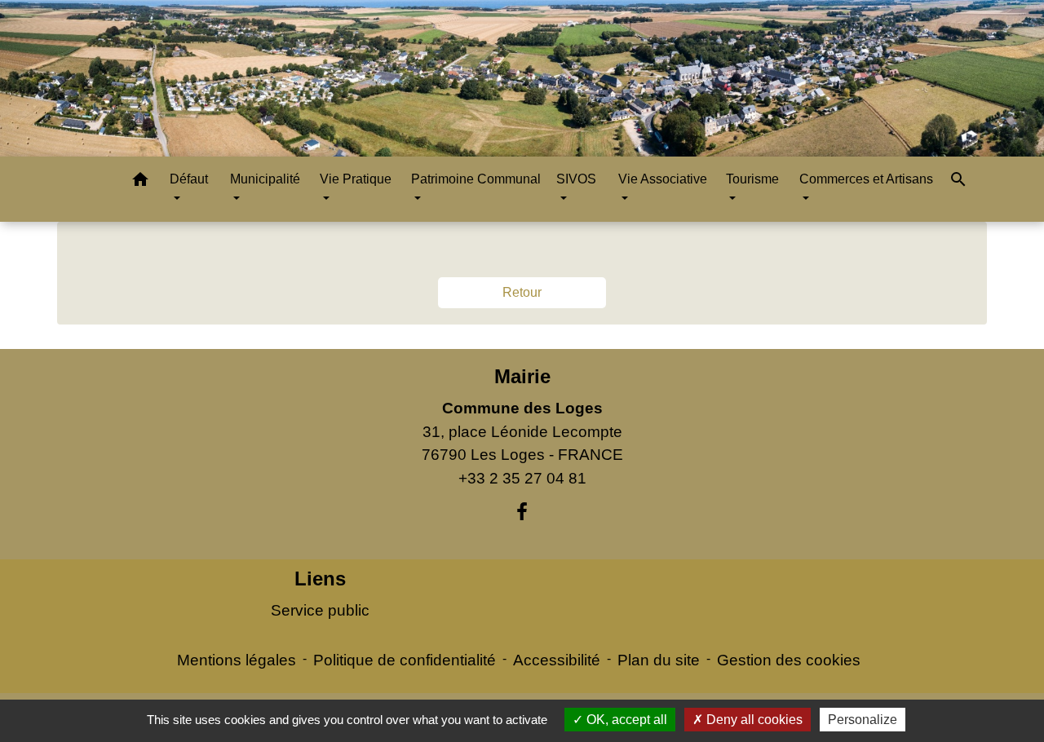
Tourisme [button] (752, 179)
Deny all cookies (753, 720)
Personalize (862, 720)
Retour (522, 292)
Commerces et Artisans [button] (866, 179)
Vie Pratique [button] (356, 179)
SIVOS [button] (576, 179)
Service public (320, 610)
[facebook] (522, 512)
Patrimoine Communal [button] (476, 179)
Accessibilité (556, 660)
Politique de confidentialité (404, 660)
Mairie (522, 376)
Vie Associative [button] (662, 179)
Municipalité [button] (265, 179)
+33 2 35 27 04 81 (522, 478)
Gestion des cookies (788, 660)
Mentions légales (236, 660)
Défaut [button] (189, 179)
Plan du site (658, 660)
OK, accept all (625, 720)
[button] (140, 182)
